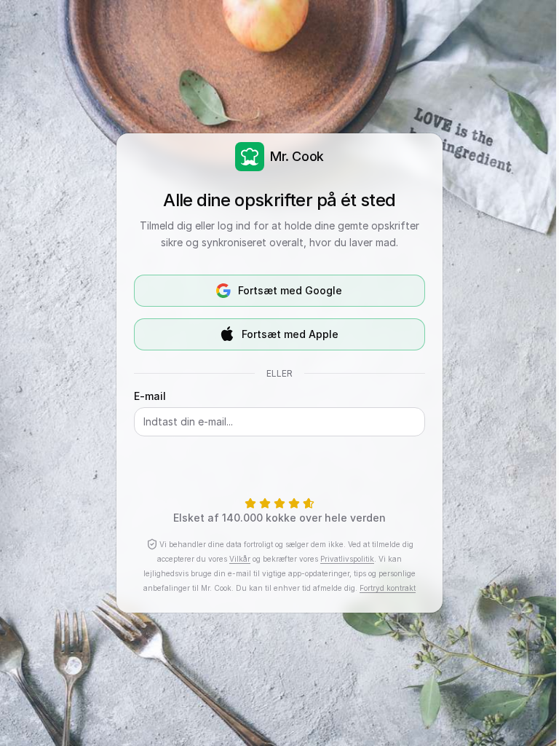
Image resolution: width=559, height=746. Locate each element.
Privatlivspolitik (347, 558)
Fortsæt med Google (290, 290)
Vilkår (239, 558)
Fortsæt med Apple (290, 334)
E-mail (150, 396)
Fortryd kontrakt (388, 588)
